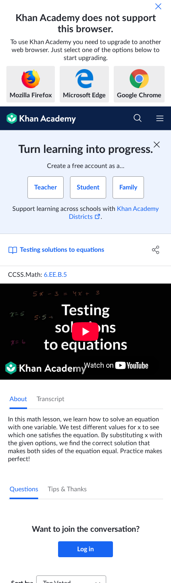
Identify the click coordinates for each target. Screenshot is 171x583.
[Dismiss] (158, 6)
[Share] (156, 250)
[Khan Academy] (38, 118)
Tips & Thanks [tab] (67, 489)
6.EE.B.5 (55, 275)
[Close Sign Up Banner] (157, 145)
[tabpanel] (85, 436)
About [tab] (18, 399)
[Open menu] (160, 118)
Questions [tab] (24, 489)
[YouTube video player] (85, 332)
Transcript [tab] (50, 399)
